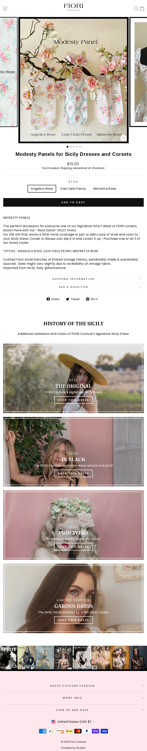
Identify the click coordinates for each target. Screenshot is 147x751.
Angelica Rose (42, 189)
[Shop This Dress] (73, 378)
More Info (72, 697)
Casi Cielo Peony (73, 189)
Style (73, 181)
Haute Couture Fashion (72, 685)
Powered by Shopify (73, 747)
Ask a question (73, 287)
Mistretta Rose (104, 189)
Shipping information (73, 279)
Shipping (66, 168)
